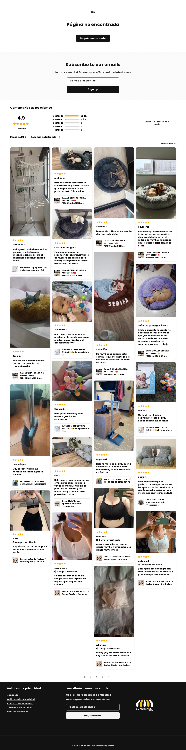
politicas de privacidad (21, 699)
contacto (12, 695)
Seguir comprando (93, 38)
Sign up (93, 89)
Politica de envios (17, 711)
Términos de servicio (19, 707)
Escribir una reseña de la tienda (157, 123)
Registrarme (93, 715)
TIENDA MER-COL (87, 745)
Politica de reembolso (20, 703)
